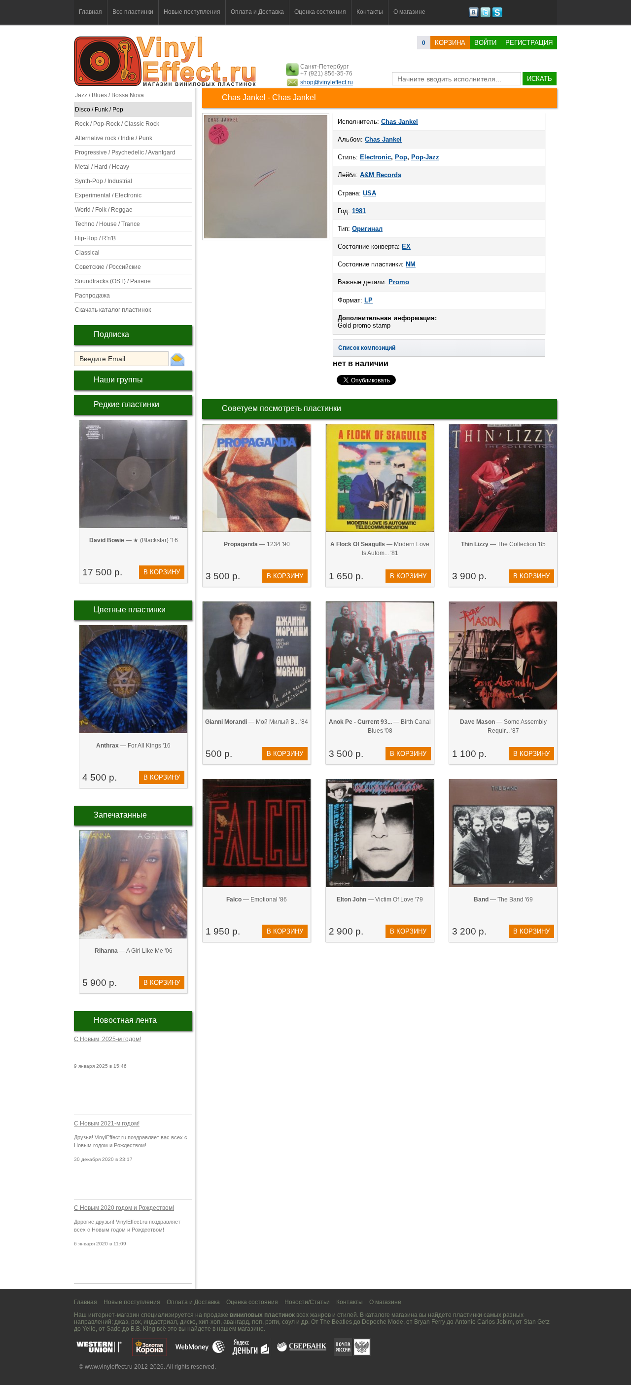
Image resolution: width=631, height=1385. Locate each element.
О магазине (409, 11)
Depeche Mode (382, 1321)
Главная (90, 11)
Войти (485, 42)
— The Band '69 (503, 899)
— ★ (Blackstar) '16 (133, 540)
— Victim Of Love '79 (380, 899)
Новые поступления (192, 11)
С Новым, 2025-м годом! (107, 1039)
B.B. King (143, 1328)
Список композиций (366, 347)
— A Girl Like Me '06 (134, 950)
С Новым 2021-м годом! (107, 1123)
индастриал (160, 1321)
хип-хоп (209, 1321)
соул (288, 1321)
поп (257, 1321)
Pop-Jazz (425, 157)
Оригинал (367, 228)
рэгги (272, 1321)
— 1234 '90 (257, 544)
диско (188, 1321)
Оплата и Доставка (257, 11)
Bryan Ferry (429, 1321)
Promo (398, 282)
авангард (236, 1321)
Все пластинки (132, 11)
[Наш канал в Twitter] (485, 15)
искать (539, 78)
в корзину (161, 572)
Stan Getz (537, 1321)
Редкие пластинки (126, 404)
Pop (401, 157)
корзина (450, 42)
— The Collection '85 (503, 544)
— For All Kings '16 (133, 745)
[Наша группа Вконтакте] (473, 15)
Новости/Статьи (307, 1302)
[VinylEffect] (497, 15)
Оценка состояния (320, 11)
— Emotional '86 (256, 899)
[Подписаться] (177, 359)
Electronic (375, 157)
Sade (113, 1328)
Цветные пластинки (130, 609)
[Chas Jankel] (265, 239)
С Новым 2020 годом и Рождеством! (124, 1207)
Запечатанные (120, 815)
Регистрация (529, 42)
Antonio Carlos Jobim (484, 1321)
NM (411, 264)
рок (135, 1321)
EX (406, 246)
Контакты (369, 11)
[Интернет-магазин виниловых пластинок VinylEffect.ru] (166, 83)
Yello (89, 1328)
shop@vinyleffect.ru (326, 82)
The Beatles (336, 1321)
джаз (121, 1321)
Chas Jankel (383, 139)
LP (368, 300)
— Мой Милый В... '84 (256, 721)
